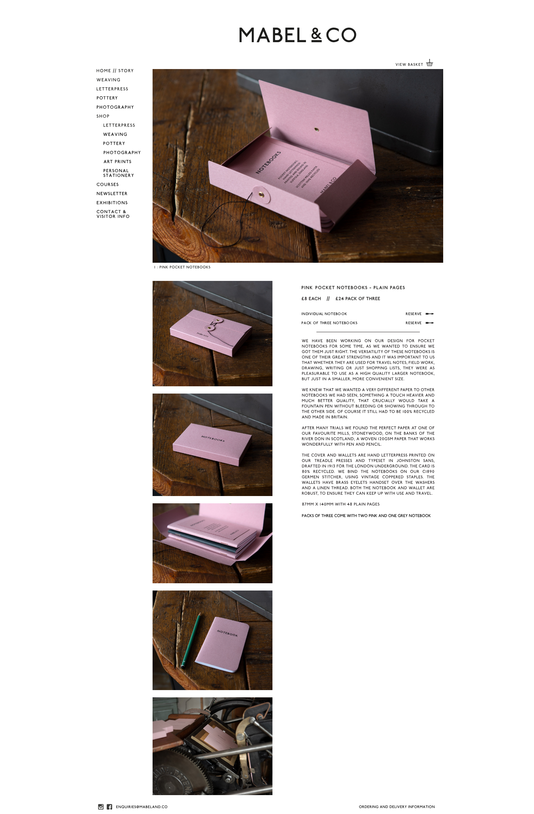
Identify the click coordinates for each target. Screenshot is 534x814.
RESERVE (414, 314)
